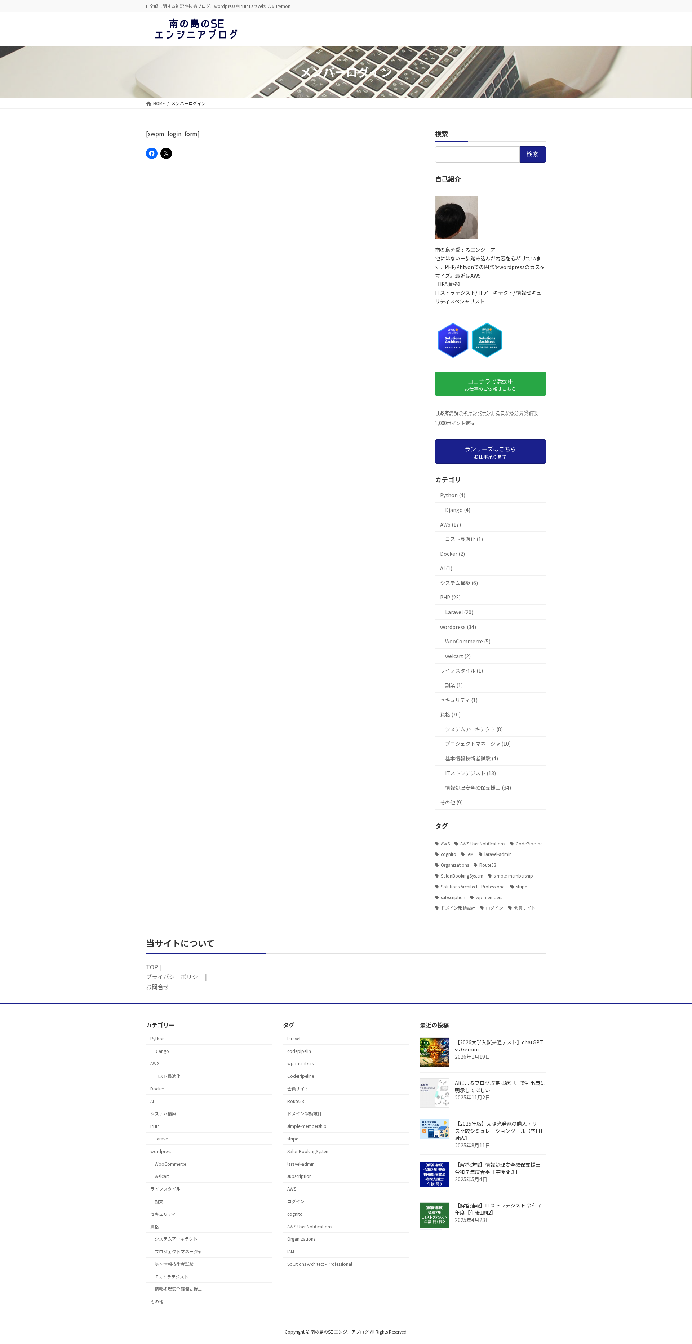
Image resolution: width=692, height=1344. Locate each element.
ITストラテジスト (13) (470, 773)
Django (162, 1051)
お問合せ (157, 986)
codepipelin (299, 1051)
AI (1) (446, 568)
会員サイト (525, 908)
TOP (152, 967)
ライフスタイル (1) (461, 670)
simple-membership (513, 875)
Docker (157, 1088)
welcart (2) (458, 656)
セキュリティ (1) (459, 700)
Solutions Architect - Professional (473, 886)
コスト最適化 (168, 1076)
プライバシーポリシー (175, 976)
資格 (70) (450, 714)
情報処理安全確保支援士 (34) (478, 787)
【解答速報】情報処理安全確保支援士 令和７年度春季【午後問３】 (498, 1168)
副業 (159, 1201)
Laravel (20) (459, 612)
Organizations (455, 865)
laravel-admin (498, 854)
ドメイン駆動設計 (458, 908)
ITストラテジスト (171, 1276)
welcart (162, 1176)
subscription (453, 897)
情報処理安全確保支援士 (178, 1289)
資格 (154, 1226)
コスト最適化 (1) (464, 539)
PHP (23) (450, 597)
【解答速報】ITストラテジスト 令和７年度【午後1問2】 (498, 1209)
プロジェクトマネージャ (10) (478, 743)
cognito (448, 854)
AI (152, 1101)
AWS (445, 843)
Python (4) (452, 495)
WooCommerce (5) (468, 641)
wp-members (489, 897)
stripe (521, 886)
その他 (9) (451, 802)
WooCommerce (170, 1163)
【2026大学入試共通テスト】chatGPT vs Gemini (499, 1046)
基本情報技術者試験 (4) (471, 758)
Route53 (487, 865)
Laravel (162, 1138)
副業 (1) (454, 685)
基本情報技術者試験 (174, 1264)
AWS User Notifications (482, 843)
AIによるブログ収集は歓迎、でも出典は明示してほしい (500, 1086)
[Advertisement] (279, 222)
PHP (154, 1126)
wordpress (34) (458, 626)
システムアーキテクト (176, 1239)
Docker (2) (452, 553)
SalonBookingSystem (462, 875)
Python (157, 1038)
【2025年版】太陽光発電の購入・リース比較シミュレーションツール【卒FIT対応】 (499, 1131)
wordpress (160, 1151)
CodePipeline (529, 843)
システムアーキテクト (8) (474, 729)
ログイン (494, 908)
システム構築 (163, 1113)
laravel (293, 1038)
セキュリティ (163, 1214)
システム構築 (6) (459, 582)
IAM (470, 854)
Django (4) (457, 509)
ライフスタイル (165, 1189)
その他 (156, 1301)
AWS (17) (450, 524)
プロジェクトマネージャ (178, 1251)
